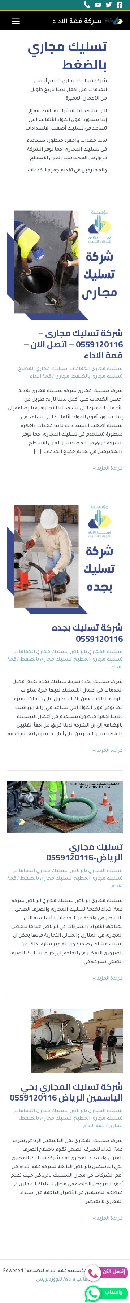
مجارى (62, 376)
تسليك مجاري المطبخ (42, 369)
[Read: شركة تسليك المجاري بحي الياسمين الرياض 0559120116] (77, 1041)
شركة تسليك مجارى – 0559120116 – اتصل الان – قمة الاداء (73, 344)
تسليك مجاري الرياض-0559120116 (84, 852)
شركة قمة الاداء (77, 22)
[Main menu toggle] (16, 21)
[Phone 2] (87, 4)
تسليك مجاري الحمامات (96, 369)
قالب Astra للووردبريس (61, 1279)
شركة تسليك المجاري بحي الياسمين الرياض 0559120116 (66, 1092)
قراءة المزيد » (108, 468)
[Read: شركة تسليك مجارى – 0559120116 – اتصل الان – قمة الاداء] (65, 262)
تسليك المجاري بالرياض (96, 652)
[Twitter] (108, 4)
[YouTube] (98, 4)
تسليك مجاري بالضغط (97, 376)
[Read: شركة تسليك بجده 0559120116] (65, 556)
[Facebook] (119, 4)
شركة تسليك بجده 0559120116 (87, 633)
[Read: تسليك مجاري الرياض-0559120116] (65, 807)
